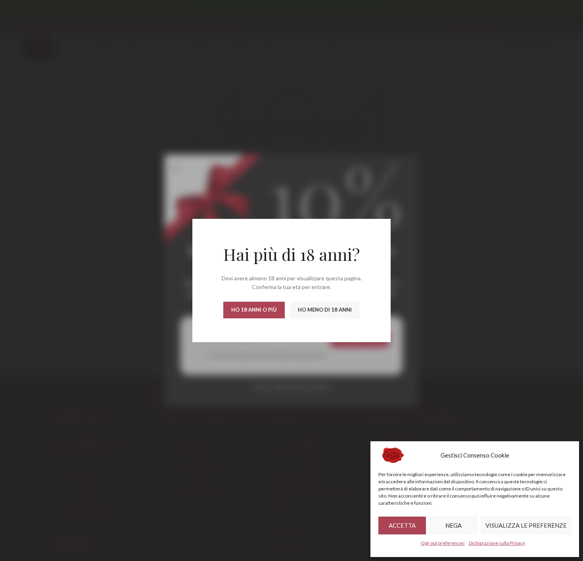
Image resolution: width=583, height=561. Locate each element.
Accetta (402, 525)
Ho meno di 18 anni (325, 309)
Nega (453, 525)
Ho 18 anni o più (254, 309)
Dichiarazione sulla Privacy (497, 543)
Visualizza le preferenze (526, 525)
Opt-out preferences (443, 543)
